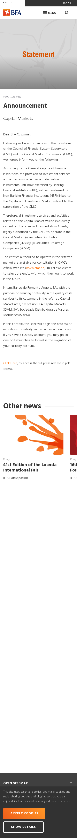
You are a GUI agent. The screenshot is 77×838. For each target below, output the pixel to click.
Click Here (10, 363)
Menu (51, 13)
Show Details (23, 827)
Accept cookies (24, 813)
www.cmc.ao (35, 268)
